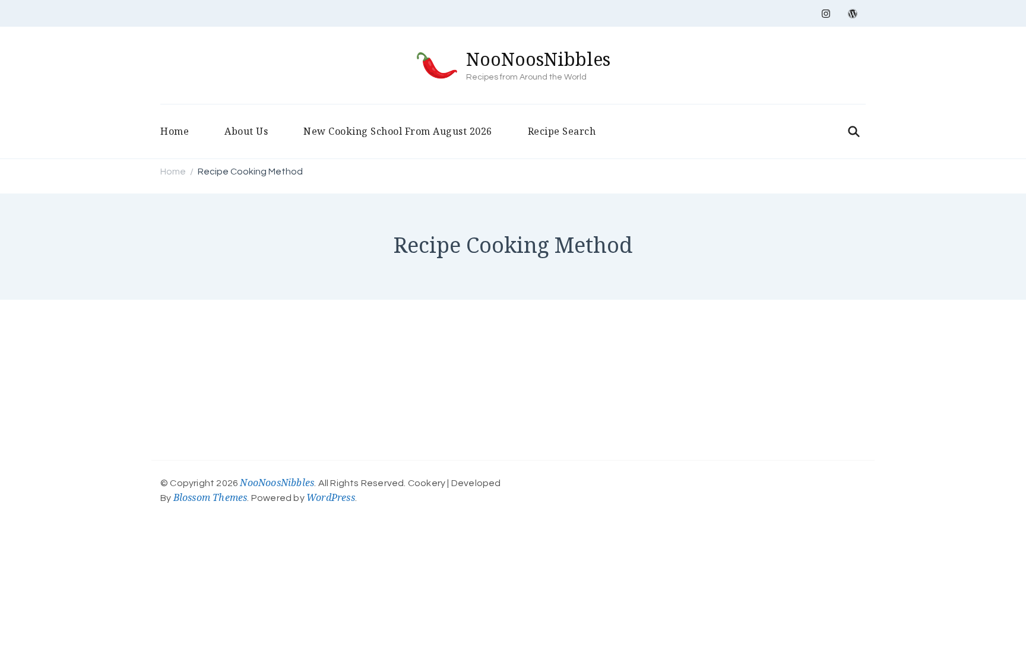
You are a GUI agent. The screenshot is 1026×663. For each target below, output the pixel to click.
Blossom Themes (210, 497)
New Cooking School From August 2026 (397, 131)
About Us (246, 131)
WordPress (330, 497)
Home (174, 131)
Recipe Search (562, 131)
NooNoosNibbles (538, 59)
